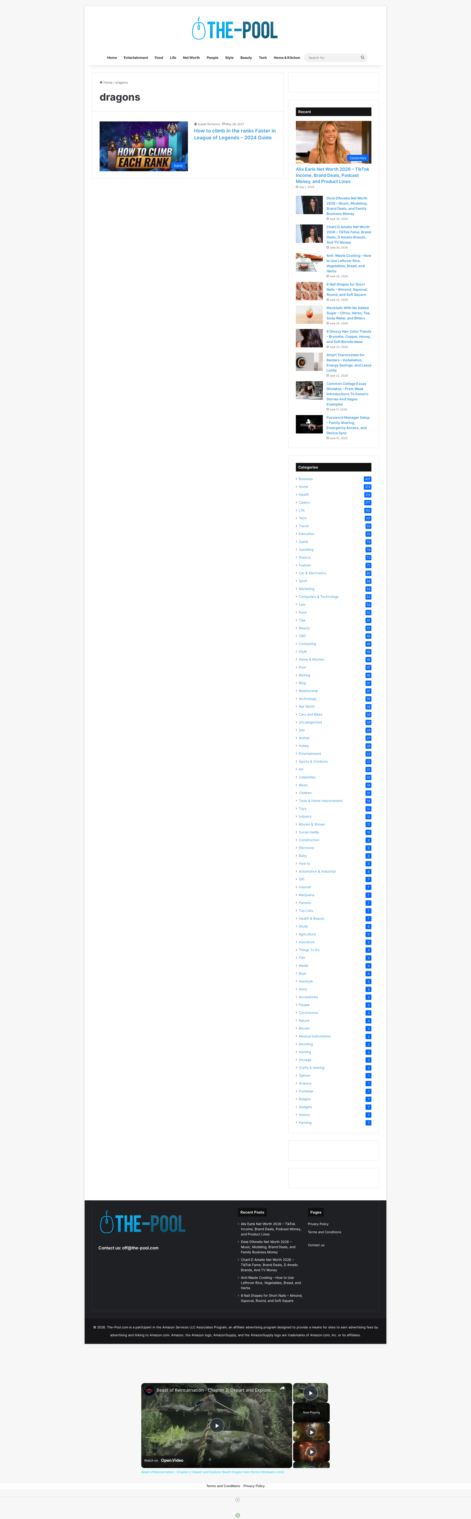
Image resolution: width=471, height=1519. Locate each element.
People (212, 57)
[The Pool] (235, 28)
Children (305, 793)
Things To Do (309, 950)
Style (229, 57)
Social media (309, 832)
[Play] (311, 1432)
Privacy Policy (318, 1224)
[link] (149, 1391)
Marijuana (306, 895)
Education (306, 534)
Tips (302, 620)
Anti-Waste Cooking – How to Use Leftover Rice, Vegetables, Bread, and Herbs (271, 1283)
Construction (309, 840)
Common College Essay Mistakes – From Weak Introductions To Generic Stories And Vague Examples (347, 393)
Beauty (246, 57)
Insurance (306, 942)
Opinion (305, 1075)
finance (305, 557)
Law (302, 604)
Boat (302, 973)
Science (305, 1083)
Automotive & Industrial (317, 871)
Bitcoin (304, 1028)
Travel (304, 526)
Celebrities (307, 777)
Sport (303, 581)
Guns (303, 989)
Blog (302, 683)
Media (303, 966)
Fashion (305, 565)
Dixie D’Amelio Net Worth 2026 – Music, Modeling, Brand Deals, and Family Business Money (268, 1247)
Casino (304, 502)
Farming (305, 1123)
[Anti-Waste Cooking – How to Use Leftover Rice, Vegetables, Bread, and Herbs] (309, 262)
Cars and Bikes (310, 714)
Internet (305, 887)
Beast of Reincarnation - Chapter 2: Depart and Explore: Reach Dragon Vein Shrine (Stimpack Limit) (216, 1390)
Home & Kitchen (287, 57)
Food (159, 57)
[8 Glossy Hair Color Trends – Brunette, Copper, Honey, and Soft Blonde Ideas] (309, 338)
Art (301, 769)
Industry (305, 816)
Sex (302, 730)
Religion (305, 1099)
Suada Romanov (209, 124)
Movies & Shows (312, 824)
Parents (305, 903)
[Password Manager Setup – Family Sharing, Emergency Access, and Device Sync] (309, 424)
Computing (307, 644)
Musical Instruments (315, 1036)
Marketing (306, 589)
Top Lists (306, 911)
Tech (263, 57)
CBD (302, 636)
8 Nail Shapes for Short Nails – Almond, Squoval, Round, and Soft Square (347, 289)
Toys (302, 809)
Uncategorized (310, 722)
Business (306, 479)
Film (302, 958)
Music (303, 785)
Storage (305, 1060)
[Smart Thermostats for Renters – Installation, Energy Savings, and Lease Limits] (309, 362)
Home (112, 57)
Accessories (308, 997)
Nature (304, 1020)
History (304, 1115)
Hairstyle (306, 981)
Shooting (306, 1044)
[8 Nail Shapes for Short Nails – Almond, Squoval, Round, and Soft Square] (309, 291)
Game (303, 542)
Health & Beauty (312, 918)
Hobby (304, 746)
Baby (303, 856)
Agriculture (307, 934)
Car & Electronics (312, 573)
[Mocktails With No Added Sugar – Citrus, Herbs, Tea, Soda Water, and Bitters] (309, 314)
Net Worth (191, 57)
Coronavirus (308, 1013)
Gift (301, 879)
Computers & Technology (319, 597)
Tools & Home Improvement (321, 801)
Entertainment (136, 57)
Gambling (306, 549)
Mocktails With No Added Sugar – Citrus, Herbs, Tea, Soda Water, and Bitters (348, 313)
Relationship (308, 691)
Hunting (305, 1052)
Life (173, 57)
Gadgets (305, 1107)
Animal (304, 738)
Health (304, 495)
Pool (302, 667)
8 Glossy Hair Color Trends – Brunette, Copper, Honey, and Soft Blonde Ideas (349, 336)
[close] (237, 1500)
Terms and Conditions (324, 1232)
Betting (304, 675)
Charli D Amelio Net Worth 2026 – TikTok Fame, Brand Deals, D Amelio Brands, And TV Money (269, 1265)
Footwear (306, 1091)
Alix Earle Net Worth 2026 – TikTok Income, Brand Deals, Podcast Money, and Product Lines (332, 175)
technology (307, 699)
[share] (282, 1388)
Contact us (316, 1245)
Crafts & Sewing (311, 1068)
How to (304, 863)
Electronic (306, 848)
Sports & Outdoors (313, 761)
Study (303, 926)
